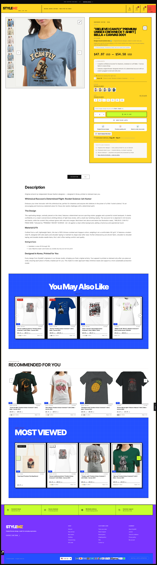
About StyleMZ (132, 529)
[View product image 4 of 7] (10, 48)
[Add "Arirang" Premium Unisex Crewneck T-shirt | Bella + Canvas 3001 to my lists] (74, 305)
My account (132, 540)
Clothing (70, 537)
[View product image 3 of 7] (10, 40)
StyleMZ (97, 38)
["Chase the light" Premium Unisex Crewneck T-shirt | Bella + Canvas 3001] (25, 387)
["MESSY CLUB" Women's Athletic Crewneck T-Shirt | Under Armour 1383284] (127, 311)
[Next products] (146, 381)
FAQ (99, 540)
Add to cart (128, 114)
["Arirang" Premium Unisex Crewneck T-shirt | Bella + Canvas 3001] (62, 311)
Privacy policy (132, 537)
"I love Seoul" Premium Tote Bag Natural (27, 476)
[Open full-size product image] (80, 22)
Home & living (71, 540)
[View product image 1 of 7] (10, 23)
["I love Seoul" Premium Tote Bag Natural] (30, 458)
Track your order (102, 529)
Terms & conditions (133, 534)
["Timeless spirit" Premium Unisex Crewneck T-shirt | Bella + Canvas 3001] (94, 458)
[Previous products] (11, 381)
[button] (41, 300)
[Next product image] (80, 53)
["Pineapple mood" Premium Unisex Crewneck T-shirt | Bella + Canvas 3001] (96, 387)
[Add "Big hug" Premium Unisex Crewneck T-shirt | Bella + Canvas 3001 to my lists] (138, 451)
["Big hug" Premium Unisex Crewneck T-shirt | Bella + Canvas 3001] (126, 458)
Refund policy (101, 534)
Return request (102, 531)
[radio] (96, 90)
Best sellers (71, 534)
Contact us (101, 542)
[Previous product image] (19, 53)
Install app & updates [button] (139, 558)
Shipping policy (102, 537)
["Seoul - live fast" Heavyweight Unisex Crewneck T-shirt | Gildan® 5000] (94, 311)
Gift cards (70, 542)
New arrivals (71, 531)
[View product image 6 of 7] (10, 65)
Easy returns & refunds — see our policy (109, 155)
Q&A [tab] (85, 176)
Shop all (70, 529)
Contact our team (12, 535)
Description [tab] (74, 176)
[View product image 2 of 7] (10, 31)
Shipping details (87, 1)
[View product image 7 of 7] (10, 74)
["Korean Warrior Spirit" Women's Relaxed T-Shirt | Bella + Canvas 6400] (132, 387)
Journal (131, 531)
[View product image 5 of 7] (10, 57)
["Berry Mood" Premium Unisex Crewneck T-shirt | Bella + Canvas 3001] (60, 387)
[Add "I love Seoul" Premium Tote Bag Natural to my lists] (42, 451)
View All (77, 294)
